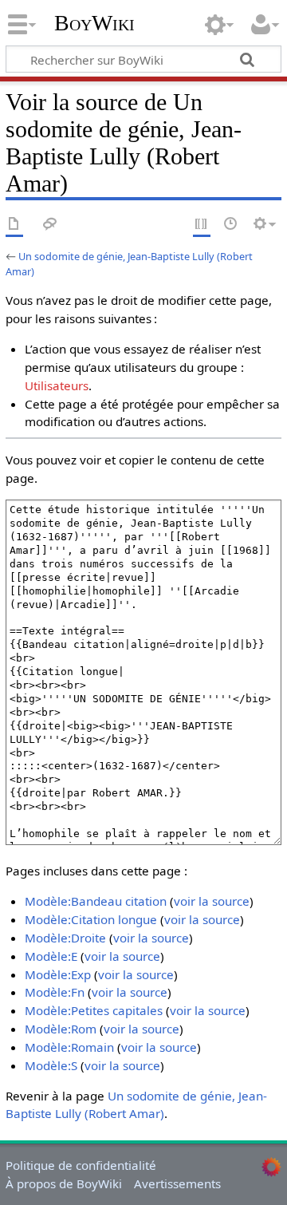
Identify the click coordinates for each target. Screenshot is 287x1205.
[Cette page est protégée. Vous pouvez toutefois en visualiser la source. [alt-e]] (201, 224)
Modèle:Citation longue (91, 919)
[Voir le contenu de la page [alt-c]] (14, 224)
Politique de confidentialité (81, 1165)
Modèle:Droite (65, 938)
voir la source (212, 901)
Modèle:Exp (58, 974)
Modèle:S (51, 1065)
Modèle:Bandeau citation (96, 901)
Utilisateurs (56, 385)
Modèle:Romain (69, 1047)
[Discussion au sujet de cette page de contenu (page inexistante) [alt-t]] (50, 224)
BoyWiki (94, 23)
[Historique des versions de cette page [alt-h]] (231, 224)
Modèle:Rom (60, 1029)
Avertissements (177, 1183)
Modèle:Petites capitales (94, 1010)
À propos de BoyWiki (64, 1183)
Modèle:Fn (55, 992)
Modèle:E (51, 956)
